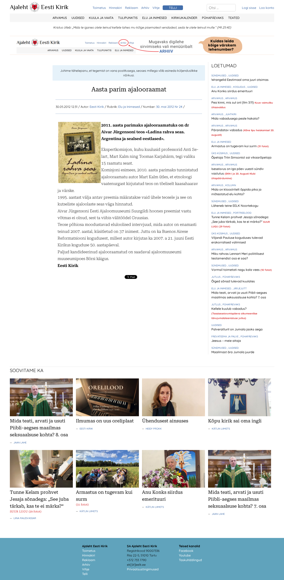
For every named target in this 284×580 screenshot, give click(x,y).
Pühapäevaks (213, 18)
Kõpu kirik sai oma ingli (235, 421)
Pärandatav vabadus (227, 130)
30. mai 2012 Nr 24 (169, 107)
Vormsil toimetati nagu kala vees (235, 270)
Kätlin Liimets (221, 428)
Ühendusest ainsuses (165, 421)
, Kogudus (239, 86)
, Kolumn (230, 185)
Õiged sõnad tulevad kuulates (233, 281)
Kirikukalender (184, 18)
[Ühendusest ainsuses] (173, 415)
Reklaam (131, 8)
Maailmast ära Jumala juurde (232, 352)
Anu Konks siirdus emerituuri (232, 91)
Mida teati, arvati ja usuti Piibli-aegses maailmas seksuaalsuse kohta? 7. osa (237, 499)
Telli (85, 574)
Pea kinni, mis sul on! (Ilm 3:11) (233, 102)
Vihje (156, 8)
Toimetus (99, 8)
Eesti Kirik (55, 6)
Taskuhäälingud (190, 560)
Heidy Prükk (154, 428)
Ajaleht (19, 6)
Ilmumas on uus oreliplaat (105, 421)
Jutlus (216, 276)
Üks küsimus (219, 153)
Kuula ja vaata (101, 18)
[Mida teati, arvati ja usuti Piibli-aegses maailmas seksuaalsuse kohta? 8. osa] (41, 415)
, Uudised (233, 75)
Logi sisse (249, 8)
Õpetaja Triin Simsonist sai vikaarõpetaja (241, 157)
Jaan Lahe (20, 442)
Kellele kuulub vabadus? (229, 309)
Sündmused (219, 75)
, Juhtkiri (230, 114)
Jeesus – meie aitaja (226, 341)
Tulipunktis (128, 18)
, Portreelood (241, 212)
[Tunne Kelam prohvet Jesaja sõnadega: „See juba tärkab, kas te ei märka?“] (41, 486)
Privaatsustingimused (143, 569)
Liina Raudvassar (25, 518)
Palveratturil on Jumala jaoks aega (237, 329)
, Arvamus (230, 98)
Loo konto (266, 8)
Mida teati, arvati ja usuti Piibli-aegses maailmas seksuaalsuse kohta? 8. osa (39, 427)
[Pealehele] (34, 11)
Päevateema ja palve (225, 336)
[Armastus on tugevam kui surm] (107, 486)
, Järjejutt (239, 288)
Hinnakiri (115, 8)
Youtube (185, 555)
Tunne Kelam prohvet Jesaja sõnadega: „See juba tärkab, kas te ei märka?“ (39, 499)
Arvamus (60, 18)
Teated (233, 18)
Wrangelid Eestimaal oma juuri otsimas (240, 80)
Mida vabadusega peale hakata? (235, 118)
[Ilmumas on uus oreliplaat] (107, 415)
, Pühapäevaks (230, 276)
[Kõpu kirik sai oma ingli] (239, 415)
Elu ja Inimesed (154, 18)
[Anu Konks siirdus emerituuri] (173, 486)
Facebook (186, 551)
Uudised (77, 18)
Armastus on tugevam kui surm (234, 146)
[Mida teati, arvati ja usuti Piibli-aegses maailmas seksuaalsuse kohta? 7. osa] (239, 486)
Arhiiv (145, 8)
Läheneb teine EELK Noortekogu (234, 206)
